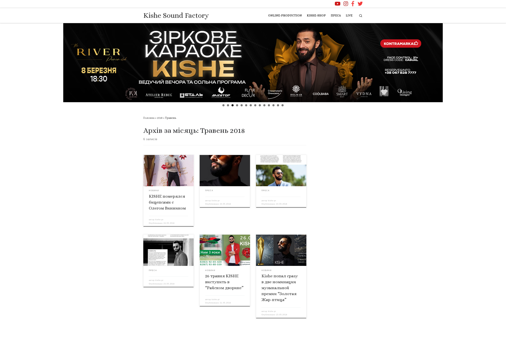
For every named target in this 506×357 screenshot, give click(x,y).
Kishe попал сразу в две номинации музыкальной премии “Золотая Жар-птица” (279, 288)
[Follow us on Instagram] (346, 3)
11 (269, 105)
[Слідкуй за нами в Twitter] (360, 3)
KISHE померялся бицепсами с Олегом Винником (167, 202)
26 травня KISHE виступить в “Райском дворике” (224, 282)
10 (264, 105)
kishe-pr (159, 220)
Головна (148, 117)
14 (282, 105)
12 (273, 105)
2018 (159, 117)
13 (278, 105)
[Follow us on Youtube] (337, 3)
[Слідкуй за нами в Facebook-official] (352, 3)
